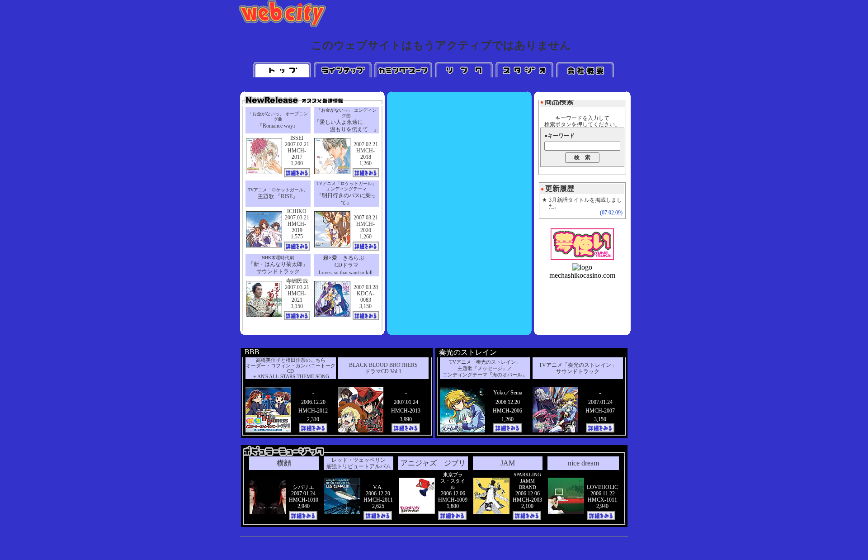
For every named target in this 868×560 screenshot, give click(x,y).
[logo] (582, 267)
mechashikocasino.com (582, 275)
